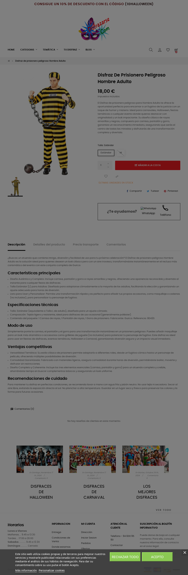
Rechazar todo (125, 557)
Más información (26, 570)
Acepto (157, 557)
